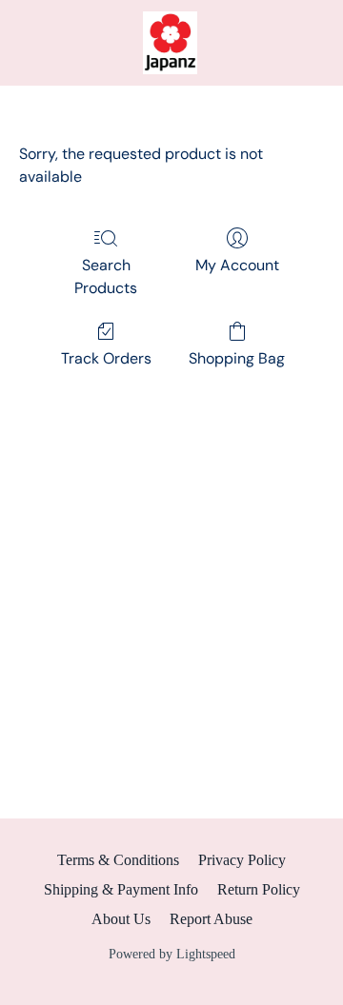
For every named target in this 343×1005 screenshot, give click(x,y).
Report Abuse (211, 919)
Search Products (105, 276)
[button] (171, 43)
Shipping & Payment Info (121, 889)
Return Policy (258, 889)
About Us (121, 919)
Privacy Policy (242, 860)
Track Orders (106, 358)
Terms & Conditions (118, 860)
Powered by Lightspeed (172, 954)
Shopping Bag (237, 358)
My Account (237, 265)
